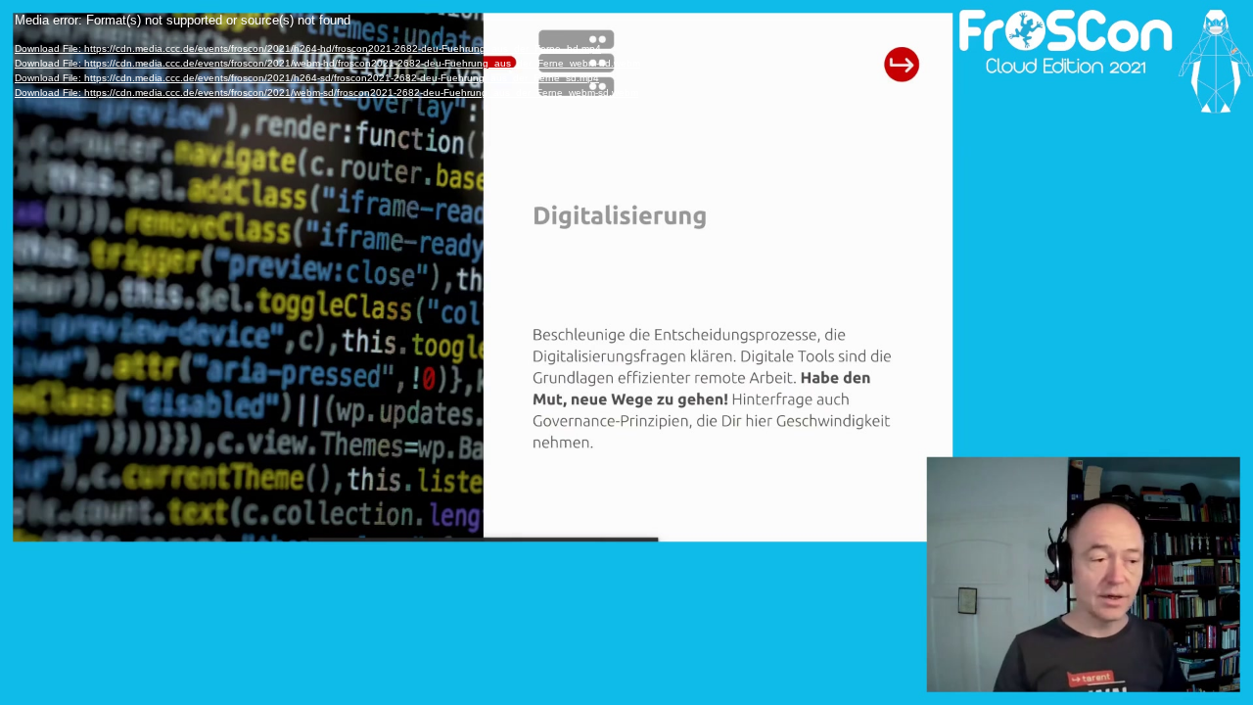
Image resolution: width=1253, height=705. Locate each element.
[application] (626, 352)
